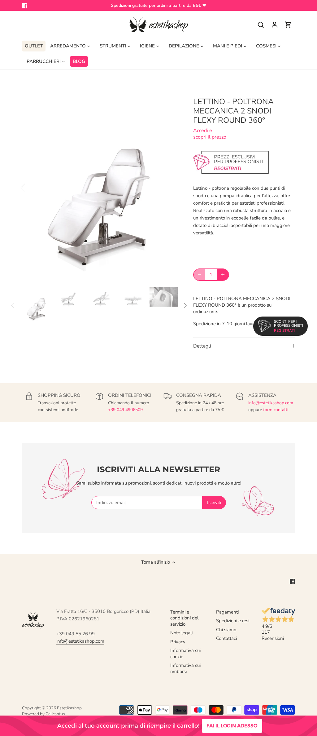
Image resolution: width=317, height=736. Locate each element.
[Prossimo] (169, 187)
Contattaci (226, 638)
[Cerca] (261, 24)
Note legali (181, 633)
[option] (100, 187)
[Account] (274, 24)
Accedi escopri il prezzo (209, 133)
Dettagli (202, 346)
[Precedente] (31, 187)
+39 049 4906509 (125, 410)
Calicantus (55, 714)
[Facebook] (24, 5)
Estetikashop (69, 708)
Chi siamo (226, 630)
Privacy (177, 642)
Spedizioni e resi (232, 621)
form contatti (275, 410)
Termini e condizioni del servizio (184, 618)
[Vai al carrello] (288, 24)
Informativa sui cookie (185, 653)
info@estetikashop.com (270, 403)
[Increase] (223, 275)
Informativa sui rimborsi (185, 668)
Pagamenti (227, 612)
